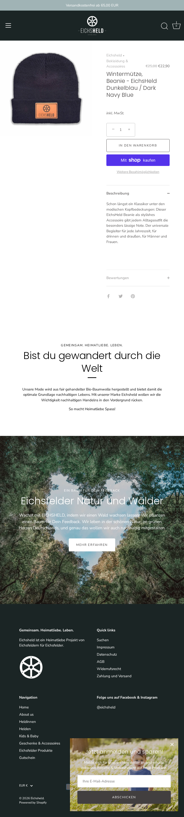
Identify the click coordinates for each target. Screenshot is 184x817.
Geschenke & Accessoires (39, 743)
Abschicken (124, 797)
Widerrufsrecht (109, 668)
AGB (100, 661)
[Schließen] (172, 744)
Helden (25, 728)
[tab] (138, 235)
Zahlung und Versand (114, 676)
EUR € (23, 786)
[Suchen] (164, 26)
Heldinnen (27, 721)
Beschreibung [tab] (117, 193)
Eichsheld (114, 55)
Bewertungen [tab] (117, 277)
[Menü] (8, 25)
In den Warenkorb (138, 145)
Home (24, 707)
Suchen (103, 640)
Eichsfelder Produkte (35, 750)
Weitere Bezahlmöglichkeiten (138, 172)
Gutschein (27, 757)
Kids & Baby (29, 736)
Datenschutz (107, 654)
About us (26, 714)
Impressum (106, 647)
